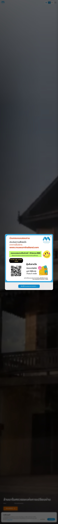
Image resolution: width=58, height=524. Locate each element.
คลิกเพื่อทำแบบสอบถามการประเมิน (28, 286)
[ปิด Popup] (51, 236)
